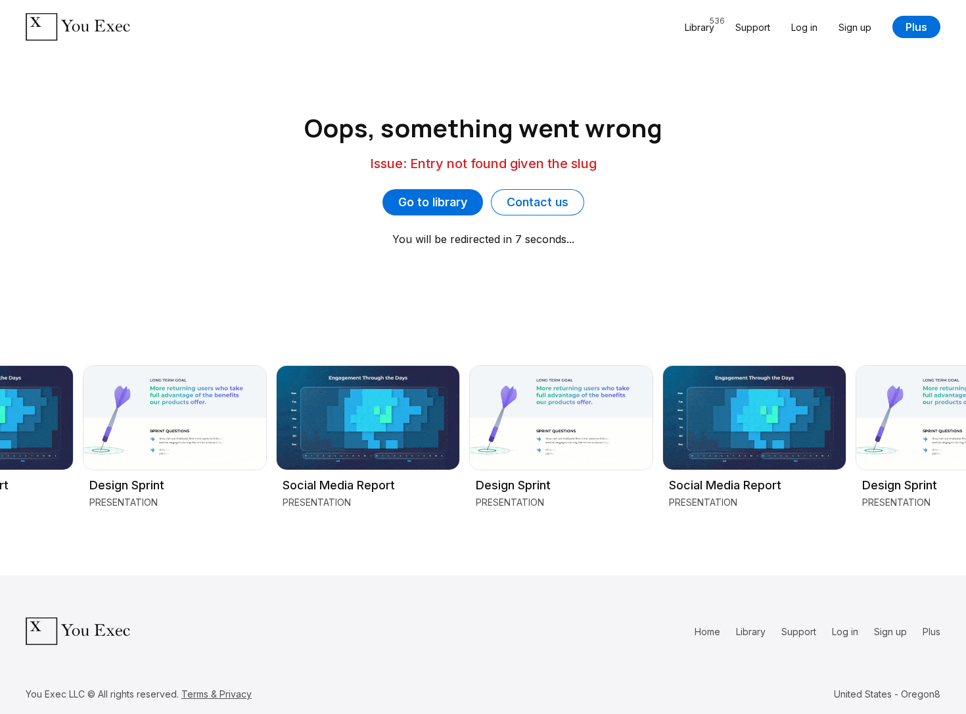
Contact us (537, 202)
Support (752, 27)
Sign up (855, 27)
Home (707, 631)
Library (751, 631)
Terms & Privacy (216, 694)
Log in (804, 27)
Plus (916, 26)
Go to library (432, 202)
